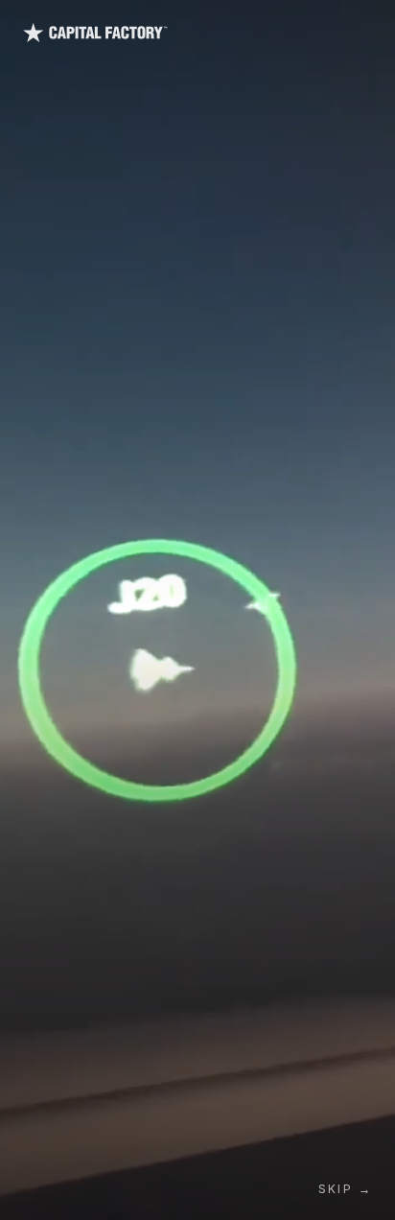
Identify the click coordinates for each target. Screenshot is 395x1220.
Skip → (345, 1189)
